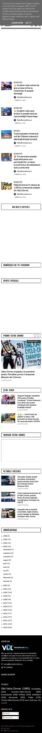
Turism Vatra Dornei (10, 700)
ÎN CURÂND (8, 667)
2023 (5, 546)
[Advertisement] (21, 55)
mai (4, 571)
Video (30, 697)
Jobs (35, 700)
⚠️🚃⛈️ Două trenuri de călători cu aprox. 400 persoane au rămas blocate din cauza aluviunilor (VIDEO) (28, 418)
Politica (22, 694)
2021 (5, 589)
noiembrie (7, 553)
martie (5, 574)
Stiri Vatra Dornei (11, 688)
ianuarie (6, 581)
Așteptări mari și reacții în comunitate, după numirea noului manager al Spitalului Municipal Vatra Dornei (28, 513)
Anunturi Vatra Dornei (21, 692)
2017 (5, 603)
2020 (5, 592)
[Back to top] (36, 727)
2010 (5, 627)
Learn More (17, 23)
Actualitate (18, 82)
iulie (5, 563)
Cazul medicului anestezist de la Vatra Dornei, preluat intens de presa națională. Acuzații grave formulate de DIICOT (29, 498)
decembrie (7, 549)
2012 (5, 620)
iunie (5, 567)
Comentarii (8, 717)
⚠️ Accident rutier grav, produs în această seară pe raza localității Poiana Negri (26, 114)
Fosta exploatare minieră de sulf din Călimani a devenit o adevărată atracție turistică (26, 136)
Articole (17, 131)
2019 (5, 596)
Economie (13, 697)
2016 (5, 606)
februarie (6, 577)
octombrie (7, 557)
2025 (5, 539)
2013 (5, 617)
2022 (5, 585)
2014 (5, 613)
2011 (5, 624)
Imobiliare (36, 694)
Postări (7, 713)
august (6, 560)
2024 (5, 543)
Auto (2, 703)
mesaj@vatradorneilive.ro (13, 664)
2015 (5, 610)
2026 (5, 536)
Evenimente (6, 694)
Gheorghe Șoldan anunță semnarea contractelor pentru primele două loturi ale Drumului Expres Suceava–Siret (27, 481)
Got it (28, 23)
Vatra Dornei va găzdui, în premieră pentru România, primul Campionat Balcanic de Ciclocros (18, 374)
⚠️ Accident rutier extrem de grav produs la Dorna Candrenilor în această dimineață (26, 89)
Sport (27, 700)
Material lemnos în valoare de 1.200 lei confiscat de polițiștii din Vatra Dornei (27, 188)
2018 (5, 599)
